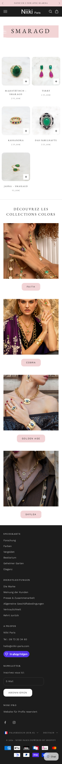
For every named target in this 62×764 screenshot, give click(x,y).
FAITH (31, 286)
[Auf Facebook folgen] (5, 722)
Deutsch (48, 732)
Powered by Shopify (43, 740)
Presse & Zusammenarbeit (19, 598)
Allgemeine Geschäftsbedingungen (23, 603)
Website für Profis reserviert (20, 711)
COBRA (31, 362)
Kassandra (16, 140)
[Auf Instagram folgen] (14, 722)
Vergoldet (8, 551)
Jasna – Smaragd (16, 186)
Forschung (9, 540)
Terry (46, 90)
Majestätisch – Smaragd (16, 92)
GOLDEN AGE (31, 438)
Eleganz (7, 569)
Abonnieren (17, 692)
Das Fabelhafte (46, 140)
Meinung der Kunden (15, 592)
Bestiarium (9, 557)
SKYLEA (30, 514)
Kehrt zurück (11, 615)
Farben (7, 546)
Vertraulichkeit (12, 609)
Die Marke (9, 586)
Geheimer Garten (13, 563)
